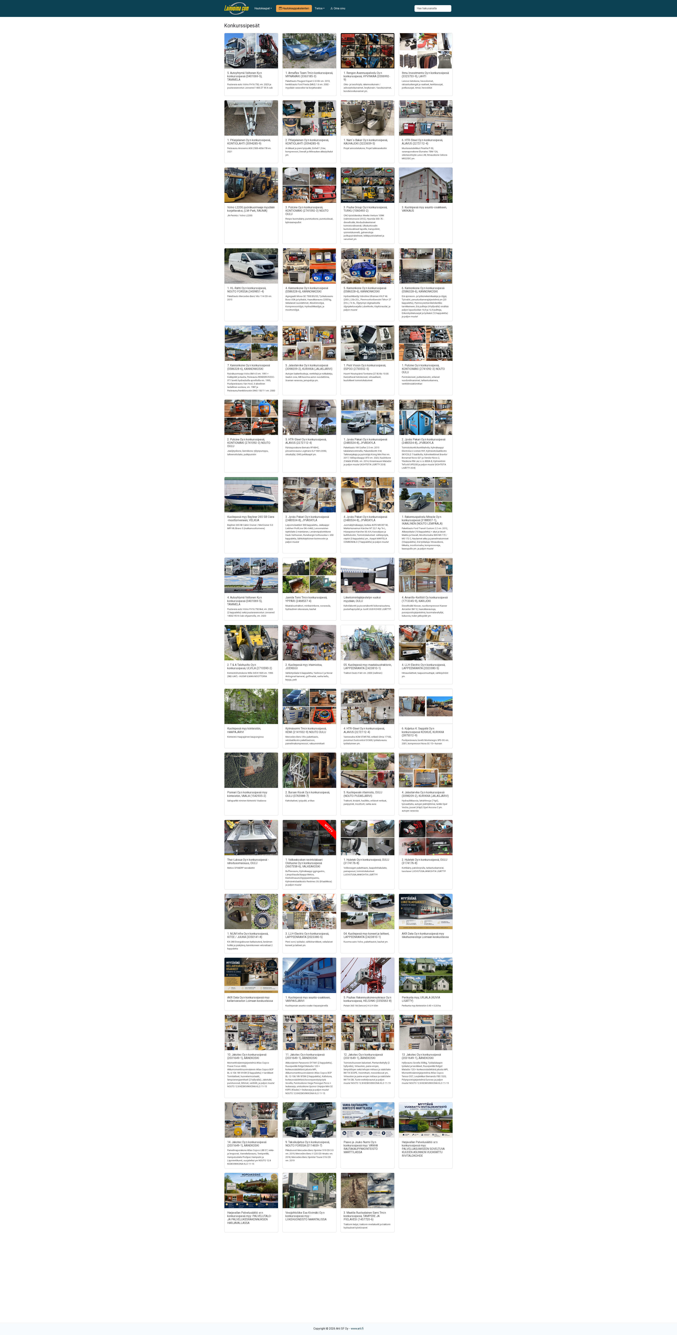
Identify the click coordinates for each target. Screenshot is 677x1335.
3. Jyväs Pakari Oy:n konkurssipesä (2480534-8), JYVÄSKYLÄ (307, 518)
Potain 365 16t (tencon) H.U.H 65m (361, 1005)
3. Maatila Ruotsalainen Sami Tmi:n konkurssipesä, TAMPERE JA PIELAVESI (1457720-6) (365, 1216)
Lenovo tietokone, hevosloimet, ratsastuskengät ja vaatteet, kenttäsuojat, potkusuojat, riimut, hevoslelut (422, 84)
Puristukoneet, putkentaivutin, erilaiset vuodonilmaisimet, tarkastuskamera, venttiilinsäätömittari (421, 380)
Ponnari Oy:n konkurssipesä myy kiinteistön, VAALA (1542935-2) (247, 794)
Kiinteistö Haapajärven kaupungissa (245, 736)
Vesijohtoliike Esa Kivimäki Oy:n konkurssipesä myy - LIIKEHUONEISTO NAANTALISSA (306, 1216)
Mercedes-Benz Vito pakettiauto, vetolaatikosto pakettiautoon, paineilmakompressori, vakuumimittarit (305, 740)
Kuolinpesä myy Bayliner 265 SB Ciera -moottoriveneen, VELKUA (250, 518)
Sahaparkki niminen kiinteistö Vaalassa (246, 800)
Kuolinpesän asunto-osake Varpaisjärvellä (306, 1005)
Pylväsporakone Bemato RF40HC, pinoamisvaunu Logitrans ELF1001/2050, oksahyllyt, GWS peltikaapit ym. (306, 451)
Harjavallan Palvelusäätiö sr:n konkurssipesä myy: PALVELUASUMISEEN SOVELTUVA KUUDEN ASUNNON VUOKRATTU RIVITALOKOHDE (423, 1148)
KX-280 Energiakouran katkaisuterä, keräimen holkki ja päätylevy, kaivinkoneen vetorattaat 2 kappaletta (250, 945)
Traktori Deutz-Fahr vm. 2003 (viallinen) (363, 673)
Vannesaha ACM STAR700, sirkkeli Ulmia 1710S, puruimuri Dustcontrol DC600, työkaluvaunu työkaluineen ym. (367, 740)
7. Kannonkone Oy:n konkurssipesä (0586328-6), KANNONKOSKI (248, 367)
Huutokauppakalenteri (295, 8)
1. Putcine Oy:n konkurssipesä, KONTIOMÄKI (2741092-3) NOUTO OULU (423, 369)
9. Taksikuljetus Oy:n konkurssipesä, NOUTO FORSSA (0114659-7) (307, 1143)
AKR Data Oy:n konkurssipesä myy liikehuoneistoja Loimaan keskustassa (425, 935)
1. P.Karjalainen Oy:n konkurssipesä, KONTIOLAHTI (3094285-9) (249, 141)
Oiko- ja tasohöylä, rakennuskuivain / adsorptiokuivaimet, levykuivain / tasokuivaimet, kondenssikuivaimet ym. (368, 87)
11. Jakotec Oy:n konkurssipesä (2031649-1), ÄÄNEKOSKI (305, 1056)
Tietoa (318, 8)
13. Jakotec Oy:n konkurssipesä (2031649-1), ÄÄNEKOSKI (421, 1056)
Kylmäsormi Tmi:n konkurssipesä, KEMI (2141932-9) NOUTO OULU (306, 730)
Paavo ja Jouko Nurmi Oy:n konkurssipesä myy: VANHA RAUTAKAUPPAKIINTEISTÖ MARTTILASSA (361, 1147)
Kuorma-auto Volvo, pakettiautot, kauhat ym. (366, 941)
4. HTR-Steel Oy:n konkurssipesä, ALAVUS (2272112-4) (364, 730)
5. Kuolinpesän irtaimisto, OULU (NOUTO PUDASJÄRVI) (363, 794)
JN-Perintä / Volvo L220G (239, 215)
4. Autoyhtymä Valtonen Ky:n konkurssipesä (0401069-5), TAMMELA (244, 601)
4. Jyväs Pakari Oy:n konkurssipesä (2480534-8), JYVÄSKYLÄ (365, 518)
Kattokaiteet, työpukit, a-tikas (300, 800)
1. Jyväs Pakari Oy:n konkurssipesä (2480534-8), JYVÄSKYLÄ (365, 441)
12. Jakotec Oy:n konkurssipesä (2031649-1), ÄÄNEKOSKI (363, 1056)
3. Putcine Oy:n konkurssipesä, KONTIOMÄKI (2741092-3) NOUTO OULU (306, 211)
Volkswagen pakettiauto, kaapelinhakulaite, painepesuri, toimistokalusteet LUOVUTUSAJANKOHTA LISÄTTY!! (365, 871)
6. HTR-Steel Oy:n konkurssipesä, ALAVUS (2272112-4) (422, 141)
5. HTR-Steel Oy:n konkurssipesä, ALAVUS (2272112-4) (306, 441)
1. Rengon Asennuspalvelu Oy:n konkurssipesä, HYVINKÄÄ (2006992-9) (367, 76)
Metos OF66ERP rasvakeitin (241, 868)
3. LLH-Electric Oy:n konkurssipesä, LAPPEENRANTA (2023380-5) (307, 935)
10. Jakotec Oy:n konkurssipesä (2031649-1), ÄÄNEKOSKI (246, 1056)
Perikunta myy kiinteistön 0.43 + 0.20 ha (421, 1005)
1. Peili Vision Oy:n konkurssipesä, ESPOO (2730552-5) (365, 367)
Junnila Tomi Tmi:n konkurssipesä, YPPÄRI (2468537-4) (306, 599)
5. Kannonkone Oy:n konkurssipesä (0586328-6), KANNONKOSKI (365, 289)
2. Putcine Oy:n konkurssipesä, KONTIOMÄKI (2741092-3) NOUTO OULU (248, 443)
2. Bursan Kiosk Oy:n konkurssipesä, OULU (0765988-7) (307, 794)
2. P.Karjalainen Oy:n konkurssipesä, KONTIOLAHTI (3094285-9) (307, 141)
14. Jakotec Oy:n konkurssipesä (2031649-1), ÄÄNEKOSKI (246, 1143)
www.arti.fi (357, 1328)
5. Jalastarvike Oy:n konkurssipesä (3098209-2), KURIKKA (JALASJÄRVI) (308, 367)
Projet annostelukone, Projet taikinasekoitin (365, 148)
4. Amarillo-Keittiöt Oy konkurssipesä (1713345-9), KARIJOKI (425, 599)
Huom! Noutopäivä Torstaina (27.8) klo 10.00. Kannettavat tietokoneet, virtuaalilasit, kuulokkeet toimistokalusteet (366, 377)
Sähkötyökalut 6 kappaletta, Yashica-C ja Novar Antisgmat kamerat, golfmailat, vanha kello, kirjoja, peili (309, 676)
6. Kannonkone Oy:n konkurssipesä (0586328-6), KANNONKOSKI (423, 289)
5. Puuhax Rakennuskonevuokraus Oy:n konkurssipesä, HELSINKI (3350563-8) (368, 999)
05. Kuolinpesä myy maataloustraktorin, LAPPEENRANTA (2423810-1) (368, 666)
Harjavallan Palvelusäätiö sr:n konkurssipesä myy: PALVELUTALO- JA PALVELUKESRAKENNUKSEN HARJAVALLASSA (249, 1218)
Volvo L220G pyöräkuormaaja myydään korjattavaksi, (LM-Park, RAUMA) (251, 209)
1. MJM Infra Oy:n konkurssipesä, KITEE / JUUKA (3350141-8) (247, 935)
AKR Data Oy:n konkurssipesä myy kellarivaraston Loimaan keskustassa (250, 999)
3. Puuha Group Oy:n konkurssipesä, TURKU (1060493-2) (365, 209)
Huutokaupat (262, 8)
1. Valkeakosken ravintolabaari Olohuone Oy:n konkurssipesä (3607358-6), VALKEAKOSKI (304, 863)
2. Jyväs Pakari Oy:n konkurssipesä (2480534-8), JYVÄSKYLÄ (423, 441)
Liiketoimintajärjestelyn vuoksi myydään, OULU (362, 599)
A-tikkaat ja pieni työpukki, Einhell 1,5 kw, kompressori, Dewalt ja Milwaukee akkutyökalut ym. (309, 151)
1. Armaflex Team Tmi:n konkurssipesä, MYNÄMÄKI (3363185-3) (309, 74)
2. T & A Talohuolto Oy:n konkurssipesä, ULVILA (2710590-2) (249, 666)
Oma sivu (339, 8)
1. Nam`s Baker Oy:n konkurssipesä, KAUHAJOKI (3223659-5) (366, 141)
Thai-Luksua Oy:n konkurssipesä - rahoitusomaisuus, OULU (248, 861)
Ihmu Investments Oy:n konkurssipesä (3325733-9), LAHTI (425, 74)
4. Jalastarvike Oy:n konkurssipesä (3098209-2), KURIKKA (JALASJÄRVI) (425, 794)
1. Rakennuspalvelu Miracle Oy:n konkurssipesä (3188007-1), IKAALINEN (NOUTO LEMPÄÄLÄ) (422, 520)
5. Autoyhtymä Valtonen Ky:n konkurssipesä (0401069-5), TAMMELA (244, 76)
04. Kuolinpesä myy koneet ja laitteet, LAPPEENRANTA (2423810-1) (366, 935)
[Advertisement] (338, 1283)
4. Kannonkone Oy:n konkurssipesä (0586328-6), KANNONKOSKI (306, 289)
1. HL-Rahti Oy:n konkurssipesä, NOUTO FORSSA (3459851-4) (246, 289)
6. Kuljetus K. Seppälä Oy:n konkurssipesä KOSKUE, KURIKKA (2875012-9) (423, 732)
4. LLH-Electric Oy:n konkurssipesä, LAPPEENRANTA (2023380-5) (423, 666)
